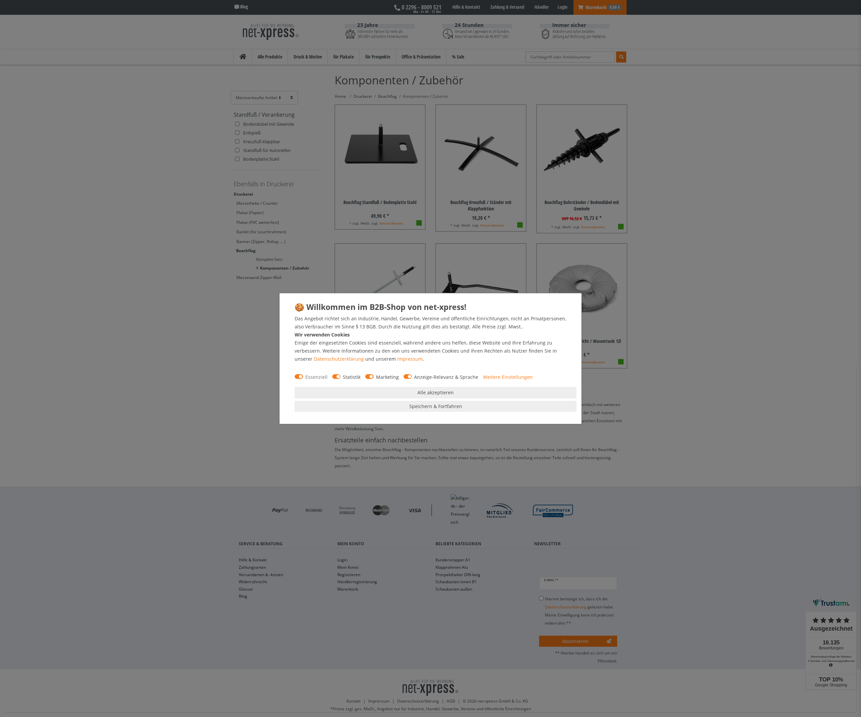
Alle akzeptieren (435, 392)
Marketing (387, 377)
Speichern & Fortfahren (435, 406)
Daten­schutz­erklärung (339, 359)
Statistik (352, 377)
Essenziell (316, 377)
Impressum (410, 359)
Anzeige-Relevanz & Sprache (446, 377)
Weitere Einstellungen (508, 377)
